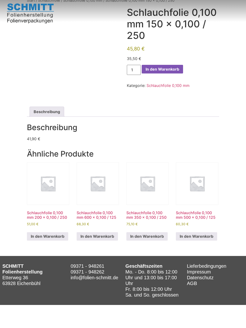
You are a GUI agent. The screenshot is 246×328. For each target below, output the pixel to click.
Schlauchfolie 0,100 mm (168, 85)
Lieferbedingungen (206, 266)
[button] (237, 13)
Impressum (199, 271)
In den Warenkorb (162, 69)
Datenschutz (200, 277)
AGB (192, 283)
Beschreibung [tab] (47, 111)
